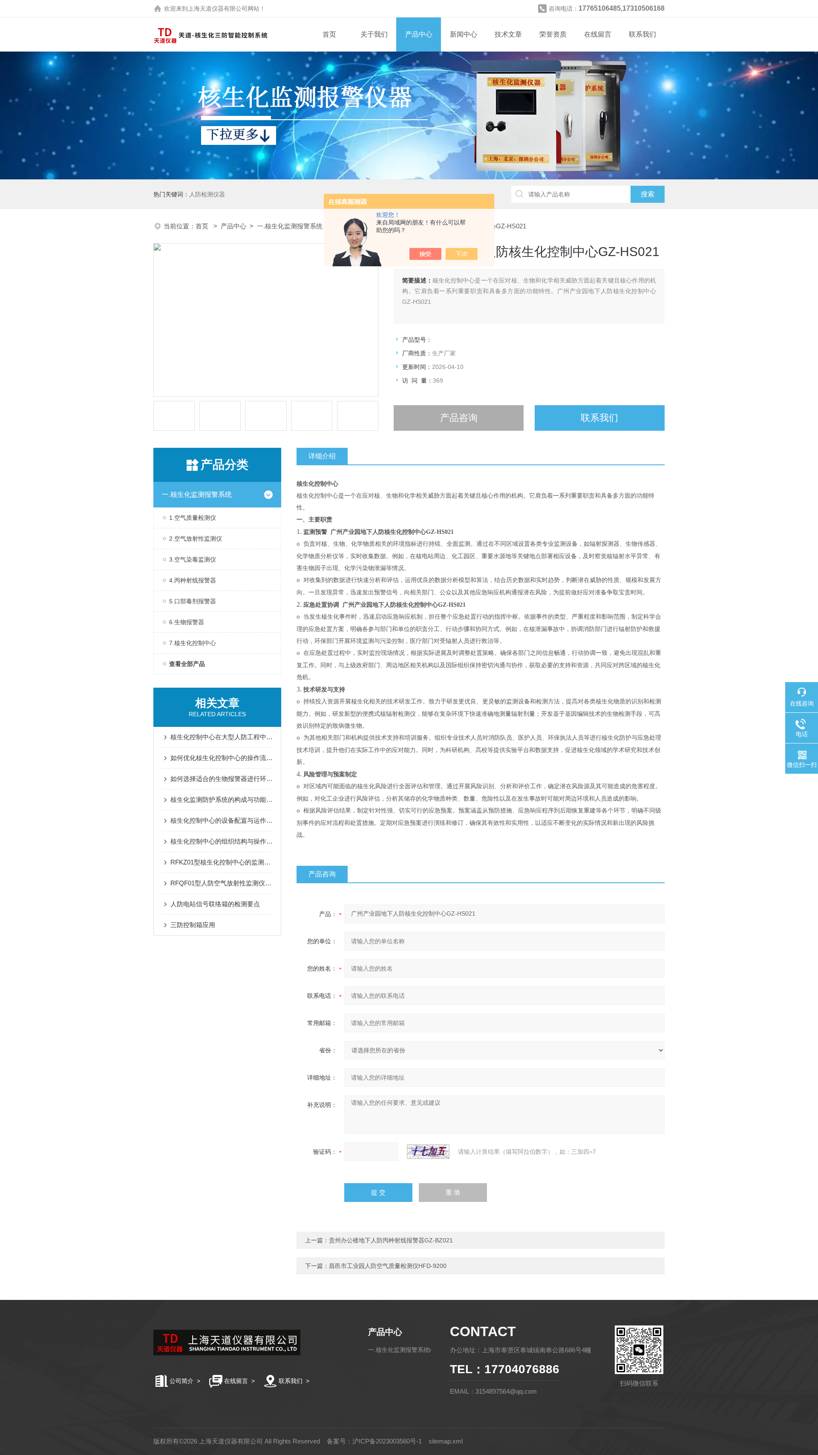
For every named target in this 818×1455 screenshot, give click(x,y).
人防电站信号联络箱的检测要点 (215, 904)
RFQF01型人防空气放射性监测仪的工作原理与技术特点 (221, 883)
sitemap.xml (446, 1441)
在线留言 (597, 34)
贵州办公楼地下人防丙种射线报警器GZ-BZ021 (391, 1240)
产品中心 (418, 34)
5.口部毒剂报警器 (192, 601)
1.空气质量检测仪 (192, 517)
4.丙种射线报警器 (192, 580)
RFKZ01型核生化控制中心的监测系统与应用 (221, 862)
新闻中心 (463, 34)
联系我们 (642, 34)
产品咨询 (459, 417)
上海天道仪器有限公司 (218, 8)
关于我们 (374, 34)
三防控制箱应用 (192, 924)
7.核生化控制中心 (192, 643)
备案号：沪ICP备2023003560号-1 (374, 1441)
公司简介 (181, 1380)
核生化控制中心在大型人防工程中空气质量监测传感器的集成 (221, 736)
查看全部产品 (187, 663)
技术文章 (508, 34)
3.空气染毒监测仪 (192, 559)
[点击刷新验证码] (428, 1151)
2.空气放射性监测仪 (195, 538)
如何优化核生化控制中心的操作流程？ (221, 757)
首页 (329, 34)
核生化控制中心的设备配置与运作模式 (221, 820)
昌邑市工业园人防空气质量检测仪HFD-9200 (387, 1265)
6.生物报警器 (186, 622)
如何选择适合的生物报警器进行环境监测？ (221, 778)
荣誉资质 (553, 34)
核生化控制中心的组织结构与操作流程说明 (221, 841)
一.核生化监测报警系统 (290, 226)
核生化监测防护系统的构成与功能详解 (221, 799)
